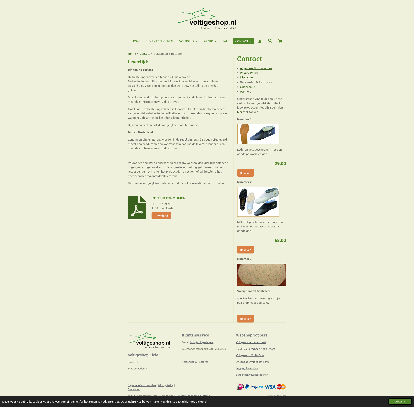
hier (239, 111)
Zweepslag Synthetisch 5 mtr (252, 361)
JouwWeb (281, 395)
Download (161, 215)
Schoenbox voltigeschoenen (252, 374)
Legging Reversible (247, 368)
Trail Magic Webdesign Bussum (193, 395)
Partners (245, 91)
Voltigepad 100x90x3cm (250, 355)
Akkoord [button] (400, 401)
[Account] (260, 41)
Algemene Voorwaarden (256, 68)
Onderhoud (247, 86)
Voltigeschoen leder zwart (251, 342)
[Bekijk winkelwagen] (280, 41)
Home (132, 53)
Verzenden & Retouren (168, 53)
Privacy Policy (249, 72)
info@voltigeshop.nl (201, 342)
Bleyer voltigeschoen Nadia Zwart (255, 348)
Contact (145, 53)
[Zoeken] (270, 40)
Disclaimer (247, 77)
